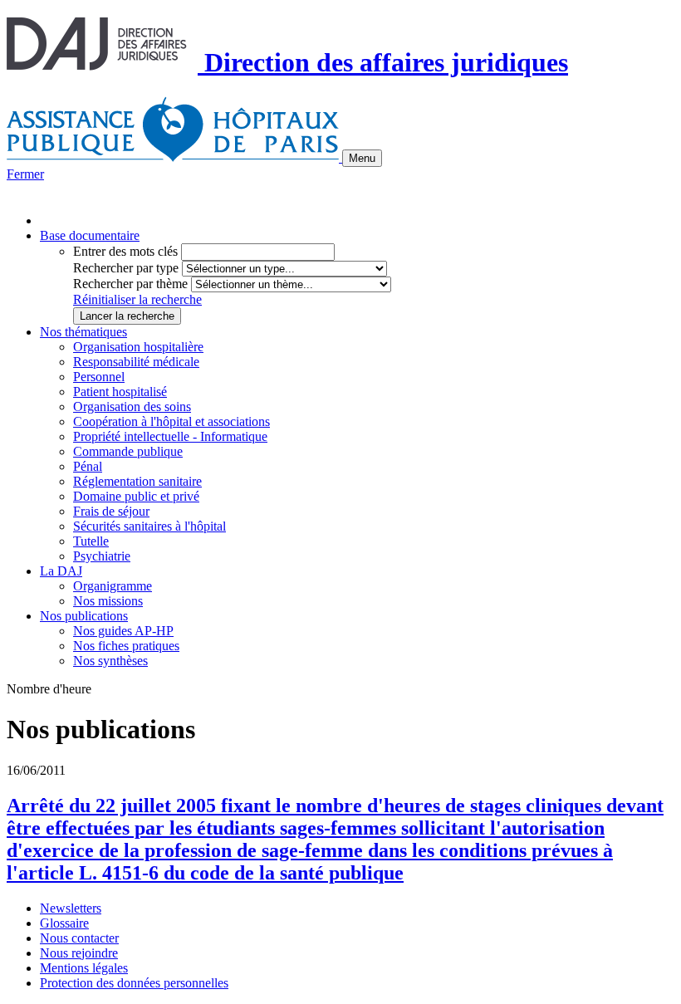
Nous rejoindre (79, 953)
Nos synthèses (110, 661)
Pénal (87, 466)
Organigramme (112, 586)
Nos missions (108, 601)
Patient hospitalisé (120, 391)
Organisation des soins (132, 406)
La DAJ (61, 571)
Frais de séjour (111, 511)
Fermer (25, 174)
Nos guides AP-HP (123, 631)
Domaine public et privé (136, 496)
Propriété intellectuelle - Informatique (170, 436)
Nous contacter (79, 938)
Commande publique (128, 451)
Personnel (99, 377)
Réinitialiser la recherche (137, 299)
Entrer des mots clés (125, 251)
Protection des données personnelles (134, 983)
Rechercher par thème (130, 284)
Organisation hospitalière (138, 347)
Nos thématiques (83, 332)
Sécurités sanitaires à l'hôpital (149, 526)
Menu (362, 158)
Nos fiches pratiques (126, 646)
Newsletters (70, 908)
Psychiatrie (101, 556)
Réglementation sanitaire (137, 481)
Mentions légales (84, 968)
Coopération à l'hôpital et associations (171, 421)
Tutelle (91, 541)
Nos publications (84, 616)
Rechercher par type (126, 268)
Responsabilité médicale (136, 362)
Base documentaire (90, 235)
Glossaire (64, 923)
